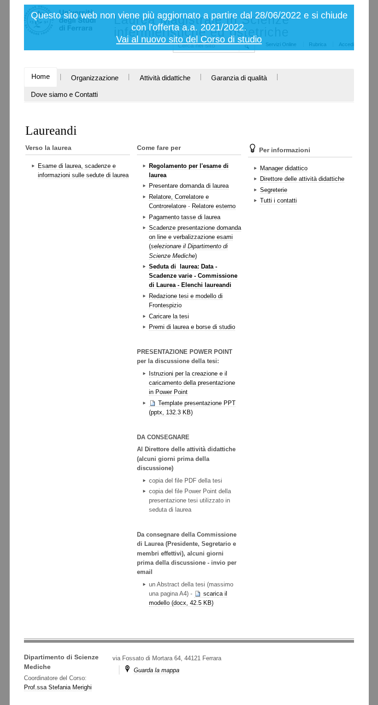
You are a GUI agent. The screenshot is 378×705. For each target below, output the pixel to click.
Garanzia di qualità (239, 78)
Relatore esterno (214, 206)
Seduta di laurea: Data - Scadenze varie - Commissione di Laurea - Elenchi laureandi (193, 275)
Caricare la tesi (169, 316)
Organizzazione (94, 78)
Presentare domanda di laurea (189, 185)
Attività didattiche (165, 78)
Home (40, 76)
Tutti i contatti (278, 200)
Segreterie (273, 189)
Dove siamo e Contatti (64, 94)
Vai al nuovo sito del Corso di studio (189, 39)
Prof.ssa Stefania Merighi (58, 687)
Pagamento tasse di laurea (184, 217)
